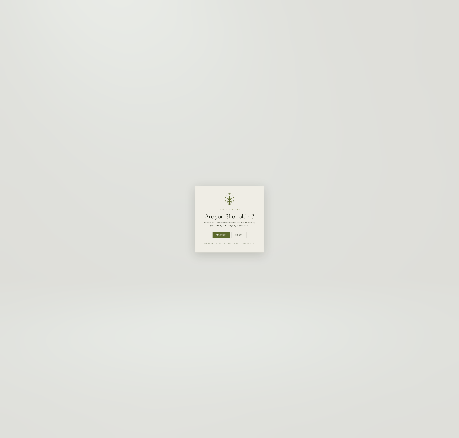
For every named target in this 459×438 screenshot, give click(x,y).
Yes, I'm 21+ (221, 235)
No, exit (239, 235)
